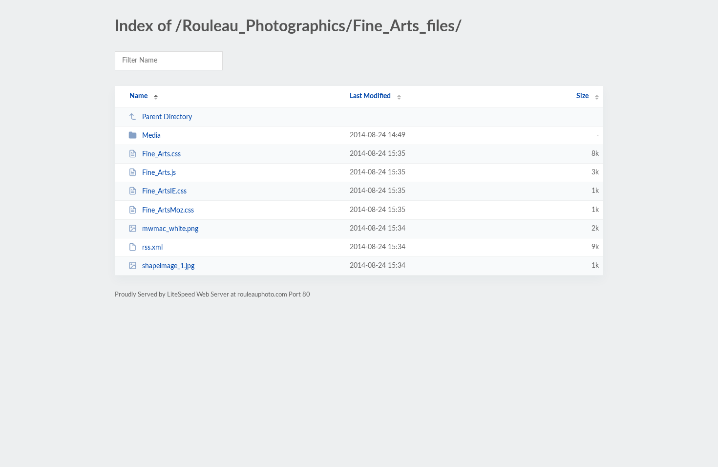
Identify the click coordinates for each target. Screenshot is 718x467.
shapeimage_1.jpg (168, 266)
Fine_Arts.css (161, 154)
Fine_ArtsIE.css (164, 191)
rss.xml (152, 247)
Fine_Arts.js (159, 173)
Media (151, 135)
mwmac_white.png (170, 229)
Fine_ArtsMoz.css (168, 210)
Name (138, 96)
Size (582, 96)
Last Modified (370, 96)
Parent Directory (167, 117)
